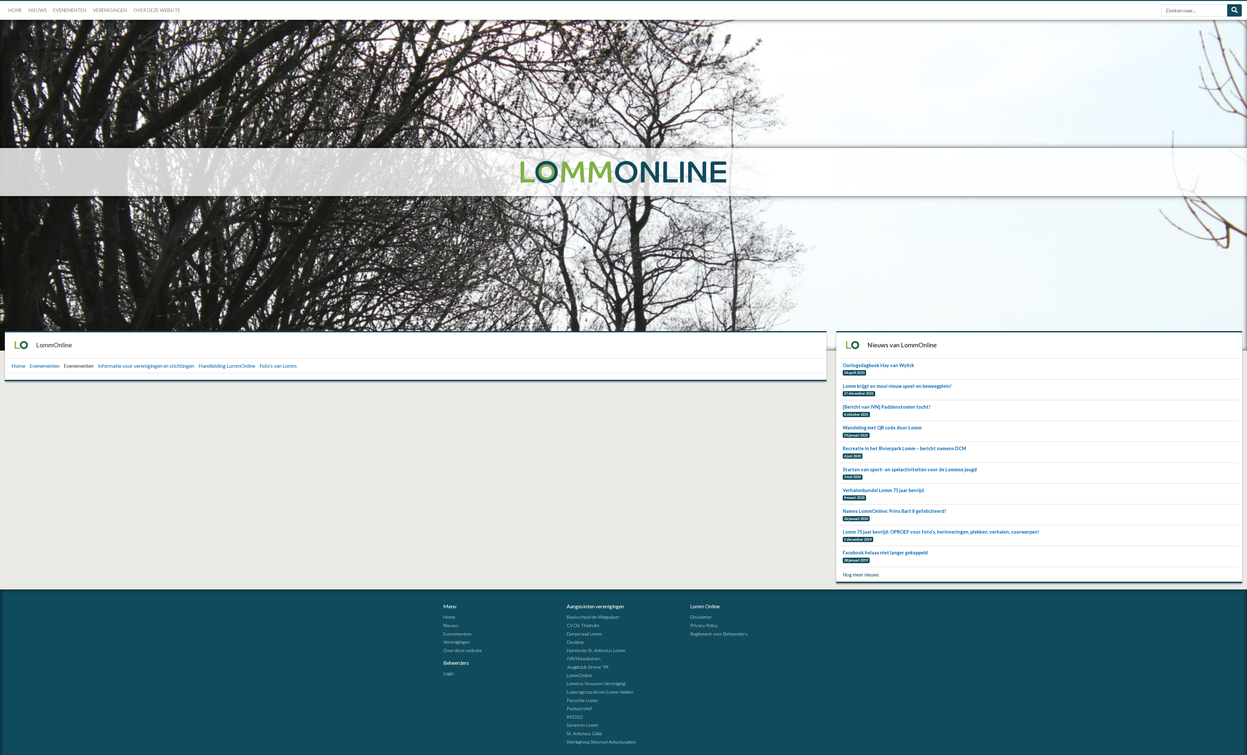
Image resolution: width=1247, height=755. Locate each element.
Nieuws (38, 10)
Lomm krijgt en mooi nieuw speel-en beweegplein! (897, 386)
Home (15, 10)
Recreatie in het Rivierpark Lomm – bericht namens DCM (904, 448)
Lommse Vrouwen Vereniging (596, 683)
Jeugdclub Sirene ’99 (587, 667)
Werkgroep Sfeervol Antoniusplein (601, 742)
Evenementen (69, 10)
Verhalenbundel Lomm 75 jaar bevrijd (883, 490)
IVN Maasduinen (583, 658)
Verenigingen (110, 10)
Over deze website (156, 10)
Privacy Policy (704, 625)
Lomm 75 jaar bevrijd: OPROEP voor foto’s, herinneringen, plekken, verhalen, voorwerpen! (941, 532)
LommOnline (579, 675)
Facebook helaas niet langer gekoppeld (885, 552)
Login (448, 673)
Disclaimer (701, 617)
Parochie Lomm (582, 700)
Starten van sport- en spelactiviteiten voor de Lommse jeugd (910, 469)
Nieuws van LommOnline (902, 345)
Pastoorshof (579, 708)
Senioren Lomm (582, 725)
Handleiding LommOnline (227, 366)
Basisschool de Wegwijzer (593, 617)
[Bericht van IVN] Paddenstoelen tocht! (887, 407)
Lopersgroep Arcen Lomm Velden (600, 692)
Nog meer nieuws (861, 574)
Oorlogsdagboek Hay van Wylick (878, 365)
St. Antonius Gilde (584, 733)
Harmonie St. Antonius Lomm (596, 650)
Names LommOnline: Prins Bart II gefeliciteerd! (894, 511)
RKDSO (575, 717)
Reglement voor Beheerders (719, 634)
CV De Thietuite (583, 625)
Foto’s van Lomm (277, 366)
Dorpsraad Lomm (584, 634)
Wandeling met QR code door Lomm (882, 427)
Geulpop (575, 642)
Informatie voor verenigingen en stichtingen (146, 366)
